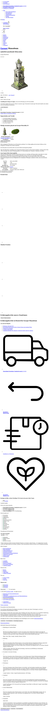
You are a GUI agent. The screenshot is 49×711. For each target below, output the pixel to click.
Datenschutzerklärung (38, 618)
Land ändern (12, 589)
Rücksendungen (9, 12)
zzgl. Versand (11, 95)
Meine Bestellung (6, 549)
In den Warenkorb (4, 107)
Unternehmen (6, 601)
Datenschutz (5, 594)
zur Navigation (6, 1)
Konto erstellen (6, 28)
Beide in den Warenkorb (5, 140)
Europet (4, 48)
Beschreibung (4, 142)
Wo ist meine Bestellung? (11, 11)
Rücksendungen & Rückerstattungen (10, 553)
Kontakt (7, 16)
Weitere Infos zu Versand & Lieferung (8, 113)
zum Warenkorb (6, 3)
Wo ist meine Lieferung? (8, 564)
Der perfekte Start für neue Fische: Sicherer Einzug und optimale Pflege (17, 327)
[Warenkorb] (25, 32)
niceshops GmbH (9, 591)
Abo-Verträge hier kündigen (8, 599)
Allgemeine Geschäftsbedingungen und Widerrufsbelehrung (15, 596)
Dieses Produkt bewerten (5, 317)
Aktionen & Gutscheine (8, 554)
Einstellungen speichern (5, 708)
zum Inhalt (5, 2)
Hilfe (4, 10)
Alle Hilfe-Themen (9, 17)
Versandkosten (8, 13)
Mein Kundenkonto (7, 548)
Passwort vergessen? (7, 563)
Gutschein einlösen (7, 565)
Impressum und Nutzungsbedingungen (11, 593)
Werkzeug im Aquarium (8, 328)
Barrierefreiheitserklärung (8, 597)
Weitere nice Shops (7, 602)
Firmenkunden (6, 556)
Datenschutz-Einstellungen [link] (8, 598)
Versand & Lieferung (7, 551)
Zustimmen (3, 620)
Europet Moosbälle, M (5, 138)
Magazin (5, 570)
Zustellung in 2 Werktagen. (8, 8)
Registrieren (5, 562)
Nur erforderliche (9, 620)
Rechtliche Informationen (7, 172)
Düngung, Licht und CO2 (8, 326)
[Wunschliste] (4, 30)
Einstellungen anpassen (18, 620)
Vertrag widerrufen (4, 605)
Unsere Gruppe (6, 577)
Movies (4, 569)
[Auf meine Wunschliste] (1, 108)
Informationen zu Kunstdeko (7, 170)
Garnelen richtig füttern (7, 329)
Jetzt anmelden (6, 24)
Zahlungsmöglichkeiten (10, 15)
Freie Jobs (5, 579)
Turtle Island (5, 572)
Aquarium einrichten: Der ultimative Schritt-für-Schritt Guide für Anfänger (18, 330)
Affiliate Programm (7, 573)
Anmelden (5, 560)
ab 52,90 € (14, 6)
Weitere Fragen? (6, 555)
